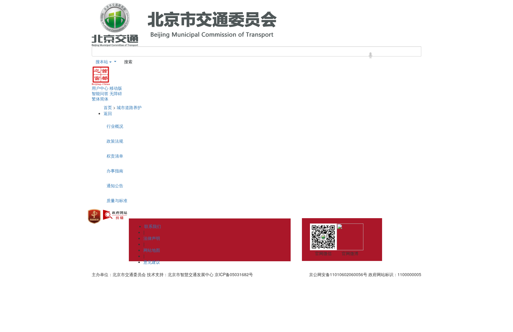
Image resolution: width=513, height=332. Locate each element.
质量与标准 (117, 200)
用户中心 (100, 88)
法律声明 (151, 238)
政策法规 (115, 141)
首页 (108, 107)
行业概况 (115, 126)
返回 (108, 113)
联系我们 (152, 226)
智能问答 (100, 93)
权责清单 (115, 156)
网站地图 (151, 250)
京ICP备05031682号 (234, 274)
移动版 (116, 88)
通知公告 (115, 185)
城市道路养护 (129, 107)
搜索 (128, 61)
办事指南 (115, 171)
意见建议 (151, 262)
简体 (104, 99)
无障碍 (116, 93)
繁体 (96, 99)
